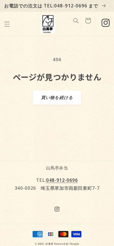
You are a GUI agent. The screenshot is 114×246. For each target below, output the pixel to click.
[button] (7, 24)
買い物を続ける (57, 97)
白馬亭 (49, 243)
